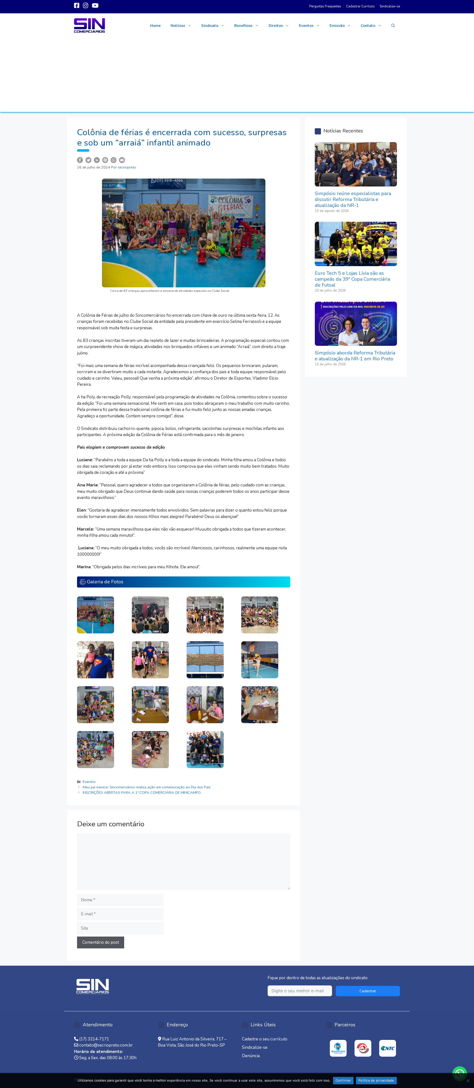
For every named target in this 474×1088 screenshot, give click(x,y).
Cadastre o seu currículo (264, 1039)
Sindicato (209, 25)
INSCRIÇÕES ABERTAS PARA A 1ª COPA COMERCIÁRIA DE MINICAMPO (142, 792)
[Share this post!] (80, 160)
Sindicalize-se (390, 6)
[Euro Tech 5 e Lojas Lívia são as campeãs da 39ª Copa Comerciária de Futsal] (356, 263)
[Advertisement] (237, 75)
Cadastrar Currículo (360, 6)
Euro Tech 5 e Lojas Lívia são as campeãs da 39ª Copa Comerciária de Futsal (352, 279)
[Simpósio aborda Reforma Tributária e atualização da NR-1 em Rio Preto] (356, 343)
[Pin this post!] (105, 160)
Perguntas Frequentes (325, 6)
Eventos (306, 25)
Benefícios (243, 25)
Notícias (178, 25)
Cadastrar (367, 991)
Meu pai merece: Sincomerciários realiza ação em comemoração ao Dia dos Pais (147, 787)
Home (155, 25)
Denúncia (251, 1056)
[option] (338, 1048)
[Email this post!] (122, 160)
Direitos (276, 25)
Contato (368, 25)
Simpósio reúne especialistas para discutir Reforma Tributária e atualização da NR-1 (353, 199)
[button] (393, 25)
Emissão (337, 25)
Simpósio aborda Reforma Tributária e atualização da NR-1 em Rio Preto (355, 356)
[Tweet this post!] (88, 160)
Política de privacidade (376, 1080)
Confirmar (343, 1080)
